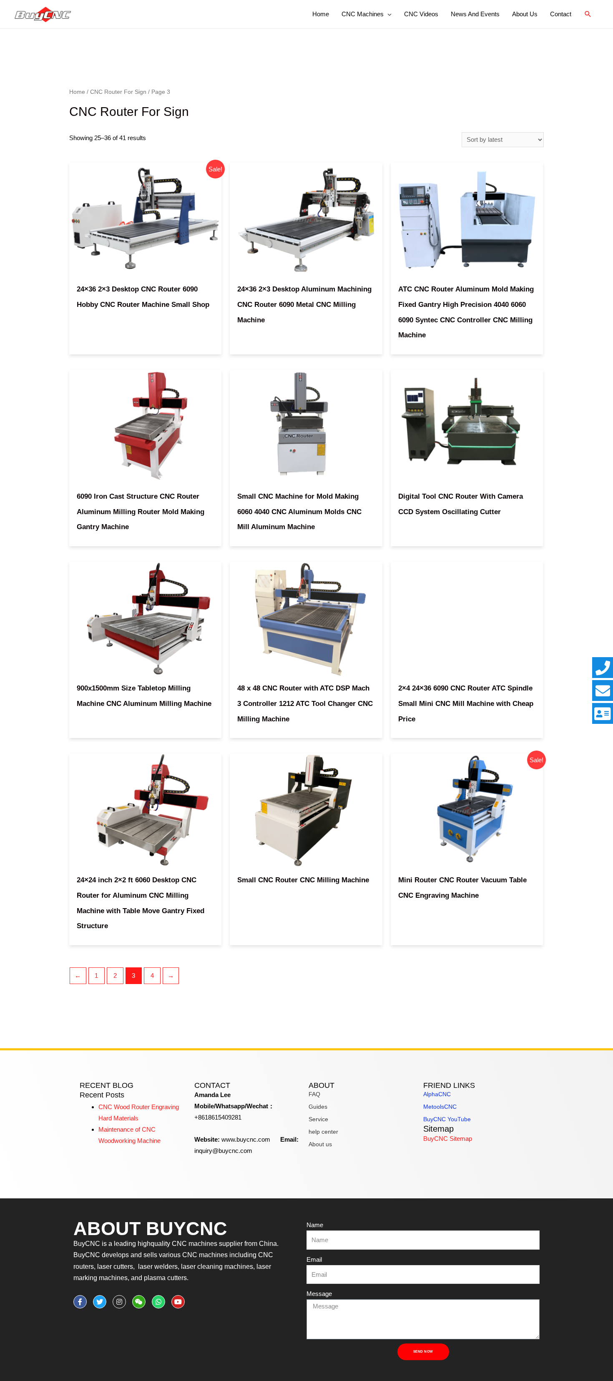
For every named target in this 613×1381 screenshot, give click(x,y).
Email (314, 1259)
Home (77, 92)
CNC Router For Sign (118, 92)
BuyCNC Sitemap (447, 1138)
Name (314, 1224)
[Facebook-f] (80, 1301)
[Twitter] (99, 1301)
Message (319, 1293)
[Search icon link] (588, 14)
